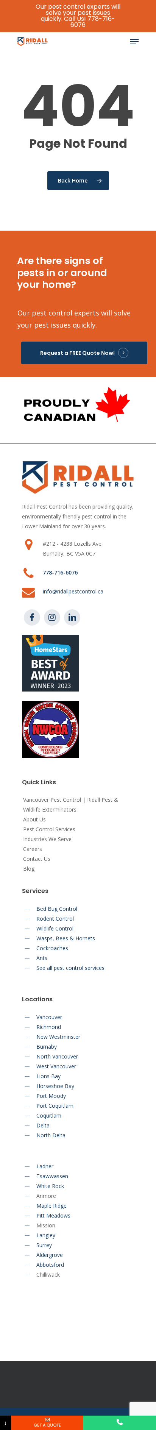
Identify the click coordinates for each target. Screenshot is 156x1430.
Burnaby (46, 1046)
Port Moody (51, 1095)
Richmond (48, 1026)
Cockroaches (52, 948)
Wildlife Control (54, 928)
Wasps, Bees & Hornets (65, 938)
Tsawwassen (52, 1176)
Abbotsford (50, 1264)
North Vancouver (57, 1056)
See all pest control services (70, 967)
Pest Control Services (49, 829)
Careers (32, 848)
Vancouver (49, 1017)
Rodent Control (55, 918)
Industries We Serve (47, 839)
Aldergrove (49, 1254)
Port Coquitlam (54, 1105)
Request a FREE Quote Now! (77, 353)
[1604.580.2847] (119, 1423)
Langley (45, 1235)
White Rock (50, 1186)
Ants (41, 958)
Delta (43, 1125)
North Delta (51, 1135)
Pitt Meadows (53, 1215)
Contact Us (36, 858)
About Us (34, 819)
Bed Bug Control (56, 908)
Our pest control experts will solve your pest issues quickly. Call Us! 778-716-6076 (78, 15)
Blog (28, 868)
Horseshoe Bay (55, 1086)
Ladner (44, 1166)
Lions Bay (48, 1076)
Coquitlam (48, 1115)
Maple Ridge (51, 1205)
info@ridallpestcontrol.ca (73, 591)
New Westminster (58, 1036)
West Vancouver (56, 1066)
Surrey (44, 1245)
